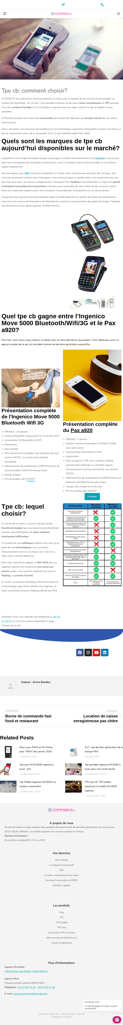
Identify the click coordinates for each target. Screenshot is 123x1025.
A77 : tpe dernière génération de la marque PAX (104, 749)
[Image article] (8, 752)
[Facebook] (80, 652)
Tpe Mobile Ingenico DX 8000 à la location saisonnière (38, 784)
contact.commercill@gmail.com (30, 993)
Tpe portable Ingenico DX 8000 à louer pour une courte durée (102, 767)
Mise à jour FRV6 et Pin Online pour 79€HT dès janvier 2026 (36, 749)
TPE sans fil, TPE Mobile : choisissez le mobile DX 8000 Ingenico (101, 786)
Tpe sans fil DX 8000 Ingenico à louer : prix (37, 767)
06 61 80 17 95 (46, 987)
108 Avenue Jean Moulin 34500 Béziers (26, 971)
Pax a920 (82, 430)
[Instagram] (88, 652)
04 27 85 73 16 (26, 987)
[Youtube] (96, 652)
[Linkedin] (104, 652)
